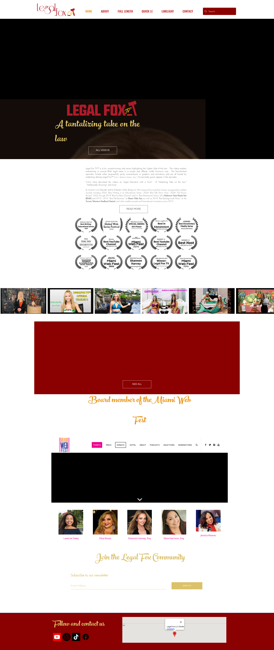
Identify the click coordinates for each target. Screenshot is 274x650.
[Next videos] (270, 300)
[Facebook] (86, 637)
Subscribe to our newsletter (89, 575)
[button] (4, 284)
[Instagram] (67, 637)
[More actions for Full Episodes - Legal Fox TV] (4, 284)
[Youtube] (57, 637)
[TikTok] (76, 637)
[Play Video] (23, 301)
